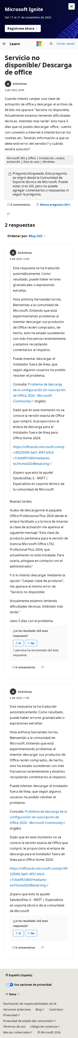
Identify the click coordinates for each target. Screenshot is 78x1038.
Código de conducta (43, 1026)
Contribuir (56, 1009)
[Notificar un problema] (8, 214)
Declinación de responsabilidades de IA (29, 1004)
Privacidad (10, 1015)
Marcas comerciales (16, 1032)
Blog (39, 1009)
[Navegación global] (4, 43)
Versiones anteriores (17, 1009)
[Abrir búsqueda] (51, 43)
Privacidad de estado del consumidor (28, 1021)
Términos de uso (14, 1026)
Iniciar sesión (66, 44)
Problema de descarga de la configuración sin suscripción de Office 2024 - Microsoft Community (38, 817)
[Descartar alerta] (71, 6)
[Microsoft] (39, 43)
